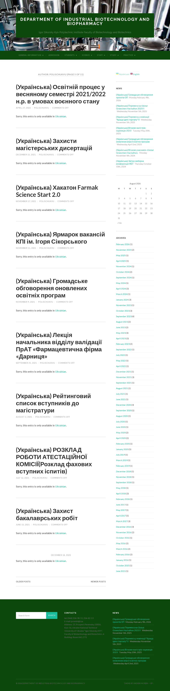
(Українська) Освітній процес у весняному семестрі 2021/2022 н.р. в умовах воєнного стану (61, 94)
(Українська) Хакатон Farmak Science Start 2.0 (57, 191)
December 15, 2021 (26, 154)
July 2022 (120, 355)
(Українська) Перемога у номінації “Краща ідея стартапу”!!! (132, 118)
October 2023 (122, 310)
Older (23, 581)
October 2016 (122, 537)
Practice (128, 55)
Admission (53, 55)
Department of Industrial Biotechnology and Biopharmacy (85, 21)
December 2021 (123, 371)
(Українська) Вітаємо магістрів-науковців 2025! (131, 129)
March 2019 (121, 460)
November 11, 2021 (26, 248)
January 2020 (122, 449)
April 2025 (121, 261)
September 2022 (123, 349)
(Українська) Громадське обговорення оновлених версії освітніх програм (134, 140)
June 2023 (120, 327)
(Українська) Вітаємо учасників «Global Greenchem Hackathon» (135, 151)
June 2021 (120, 399)
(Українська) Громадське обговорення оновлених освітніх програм (52, 288)
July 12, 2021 (22, 478)
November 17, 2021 (26, 201)
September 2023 (123, 316)
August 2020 (122, 416)
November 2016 (123, 532)
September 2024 (123, 277)
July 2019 (120, 454)
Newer (98, 581)
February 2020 (122, 443)
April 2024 (121, 288)
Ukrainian (60, 116)
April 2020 (121, 438)
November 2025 (123, 249)
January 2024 (122, 299)
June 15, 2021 (23, 524)
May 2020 (121, 432)
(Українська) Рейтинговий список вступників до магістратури (53, 403)
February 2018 (122, 499)
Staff (100, 55)
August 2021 (122, 388)
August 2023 (122, 321)
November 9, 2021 (25, 302)
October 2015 (122, 565)
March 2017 (121, 521)
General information (30, 55)
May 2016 (121, 543)
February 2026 (122, 244)
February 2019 (122, 466)
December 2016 (123, 526)
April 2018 (121, 493)
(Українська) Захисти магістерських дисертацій (54, 144)
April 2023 (121, 338)
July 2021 (120, 394)
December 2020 (123, 405)
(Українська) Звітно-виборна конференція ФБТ (130, 162)
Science (86, 55)
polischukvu (41, 108)
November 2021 (123, 377)
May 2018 (121, 488)
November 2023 (123, 305)
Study (113, 55)
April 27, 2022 (23, 108)
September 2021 (123, 382)
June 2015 (120, 571)
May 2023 (121, 333)
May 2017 (121, 510)
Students (70, 55)
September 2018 (123, 482)
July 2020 (120, 421)
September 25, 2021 (26, 363)
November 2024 (123, 266)
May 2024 (121, 283)
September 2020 (123, 410)
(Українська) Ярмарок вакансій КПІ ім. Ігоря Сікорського (60, 238)
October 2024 (122, 272)
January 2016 (122, 560)
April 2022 (121, 366)
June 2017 (120, 504)
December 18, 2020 (61, 555)
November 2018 (123, 477)
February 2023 (122, 344)
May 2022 (121, 360)
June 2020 (120, 427)
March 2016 (121, 549)
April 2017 (121, 515)
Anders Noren (141, 683)
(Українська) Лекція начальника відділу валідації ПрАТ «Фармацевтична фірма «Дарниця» (59, 345)
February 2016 (122, 554)
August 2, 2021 (24, 417)
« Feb (119, 223)
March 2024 (121, 294)
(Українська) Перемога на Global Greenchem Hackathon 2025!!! (132, 107)
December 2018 (123, 471)
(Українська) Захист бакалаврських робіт (47, 514)
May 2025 (121, 255)
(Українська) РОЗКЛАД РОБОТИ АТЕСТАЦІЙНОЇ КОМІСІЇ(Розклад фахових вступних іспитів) (54, 460)
